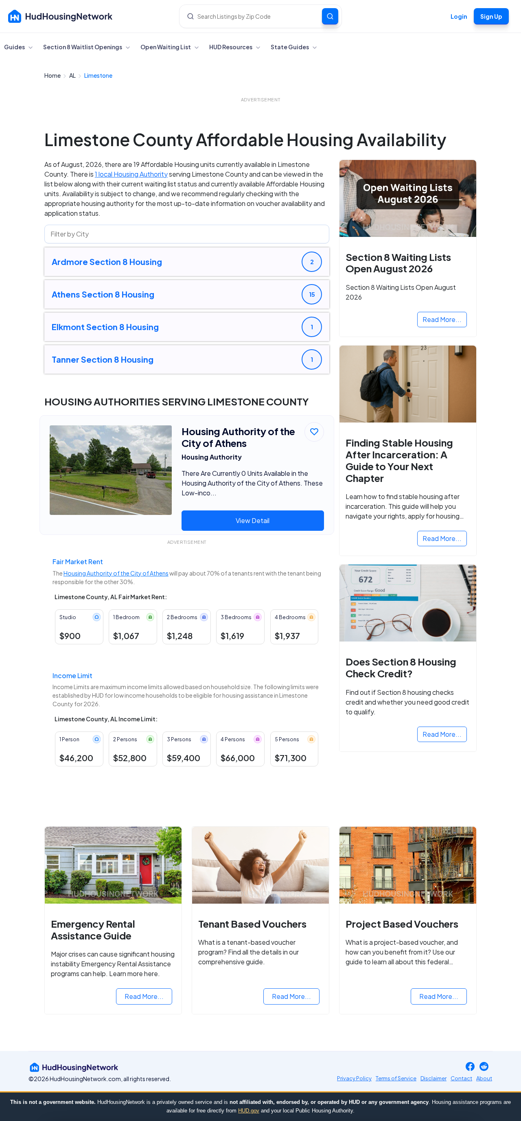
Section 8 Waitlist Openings (83, 46)
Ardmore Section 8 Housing (107, 261)
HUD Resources (231, 46)
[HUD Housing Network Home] (60, 16)
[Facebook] (470, 1067)
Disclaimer (433, 1078)
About (484, 1078)
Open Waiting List (166, 46)
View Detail (252, 520)
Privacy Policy (354, 1078)
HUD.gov (248, 1111)
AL (73, 75)
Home (52, 75)
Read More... (442, 319)
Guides (15, 46)
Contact (461, 1078)
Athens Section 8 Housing (103, 294)
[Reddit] (483, 1067)
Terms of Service (396, 1078)
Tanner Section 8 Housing (102, 359)
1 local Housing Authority (131, 174)
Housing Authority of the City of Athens (116, 573)
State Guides (290, 46)
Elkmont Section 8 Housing (105, 327)
